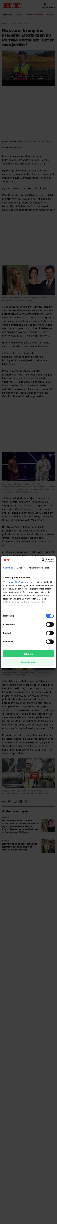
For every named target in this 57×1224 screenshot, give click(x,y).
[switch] (50, 624)
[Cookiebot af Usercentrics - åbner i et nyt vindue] (42, 560)
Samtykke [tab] (8, 568)
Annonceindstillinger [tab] (39, 568)
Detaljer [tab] (20, 568)
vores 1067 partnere (19, 582)
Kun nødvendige (29, 662)
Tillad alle (28, 654)
